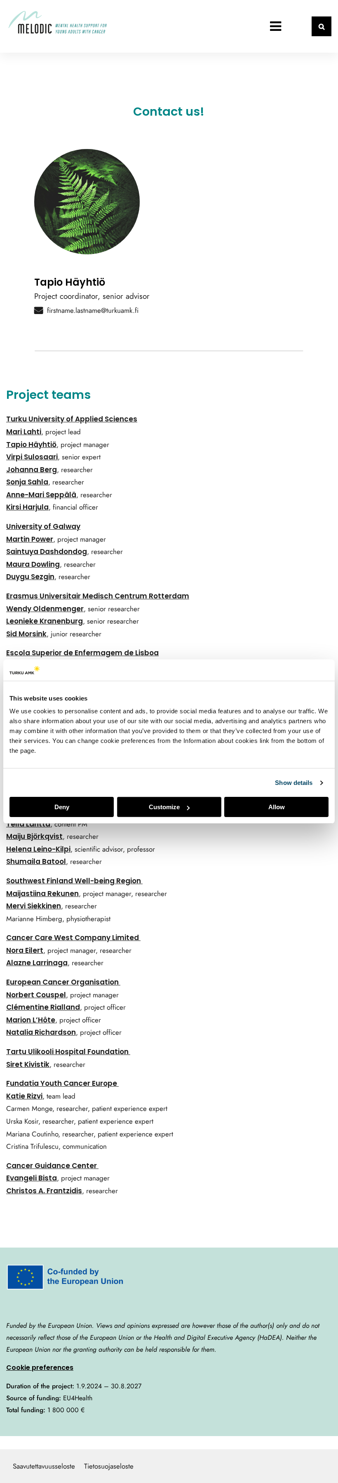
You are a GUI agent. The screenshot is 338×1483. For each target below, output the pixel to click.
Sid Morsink (26, 634)
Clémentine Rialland (43, 1007)
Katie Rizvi (24, 1096)
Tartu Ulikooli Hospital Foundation (68, 1052)
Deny (61, 806)
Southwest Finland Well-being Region (74, 881)
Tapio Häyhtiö (31, 444)
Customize (164, 806)
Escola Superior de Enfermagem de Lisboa (82, 653)
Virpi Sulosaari (32, 457)
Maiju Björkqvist (34, 836)
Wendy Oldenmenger (45, 609)
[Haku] (321, 26)
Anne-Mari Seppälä (41, 495)
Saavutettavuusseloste (44, 1466)
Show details (293, 782)
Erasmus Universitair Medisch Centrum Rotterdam (97, 596)
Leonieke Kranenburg (44, 621)
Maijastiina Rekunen (42, 894)
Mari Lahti (23, 432)
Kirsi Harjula (27, 507)
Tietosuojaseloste (109, 1466)
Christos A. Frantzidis (44, 1191)
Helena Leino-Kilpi (38, 849)
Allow (276, 806)
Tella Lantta (28, 824)
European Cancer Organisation (63, 982)
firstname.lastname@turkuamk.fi (92, 310)
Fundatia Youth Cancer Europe (62, 1083)
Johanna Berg (31, 470)
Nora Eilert (24, 950)
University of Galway (43, 526)
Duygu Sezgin (30, 577)
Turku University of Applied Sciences (71, 419)
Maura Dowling (33, 564)
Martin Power (29, 539)
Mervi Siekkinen (33, 906)
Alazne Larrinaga (37, 963)
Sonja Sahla (27, 482)
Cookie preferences (39, 1367)
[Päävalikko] (275, 26)
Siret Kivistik (27, 1064)
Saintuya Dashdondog (46, 551)
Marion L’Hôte (30, 1020)
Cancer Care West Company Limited (73, 938)
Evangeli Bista (31, 1178)
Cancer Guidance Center (52, 1166)
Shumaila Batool (36, 861)
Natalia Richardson (41, 1032)
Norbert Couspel (36, 995)
